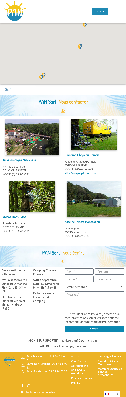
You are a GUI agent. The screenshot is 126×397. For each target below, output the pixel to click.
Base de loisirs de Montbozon (108, 362)
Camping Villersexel (110, 356)
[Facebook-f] (22, 385)
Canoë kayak (78, 361)
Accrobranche (79, 365)
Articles (75, 356)
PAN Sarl (76, 382)
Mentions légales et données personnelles (110, 372)
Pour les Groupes (81, 378)
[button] (80, 47)
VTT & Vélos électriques (78, 372)
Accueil (13, 89)
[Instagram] (28, 385)
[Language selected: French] (112, 394)
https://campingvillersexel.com (81, 173)
